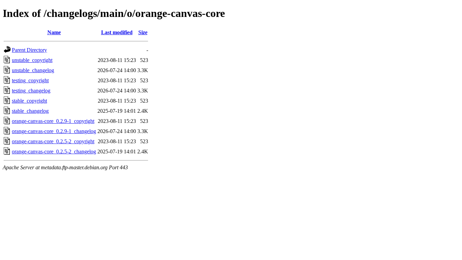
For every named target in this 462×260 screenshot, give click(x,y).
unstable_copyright (32, 60)
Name (54, 32)
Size (142, 32)
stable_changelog (30, 111)
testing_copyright (30, 80)
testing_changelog (31, 90)
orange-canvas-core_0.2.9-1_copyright (53, 121)
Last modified (117, 32)
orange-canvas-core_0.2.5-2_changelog (54, 151)
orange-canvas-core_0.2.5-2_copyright (53, 141)
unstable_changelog (33, 70)
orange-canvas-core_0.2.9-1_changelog (54, 131)
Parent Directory (29, 50)
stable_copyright (29, 101)
